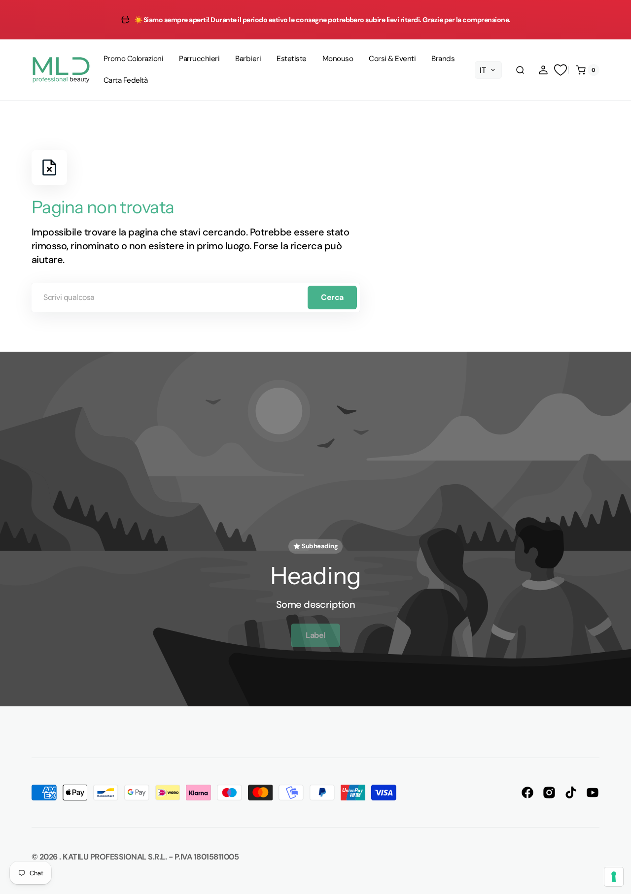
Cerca (332, 297)
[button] (520, 70)
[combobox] (196, 297)
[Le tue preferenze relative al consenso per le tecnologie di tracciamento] (613, 876)
